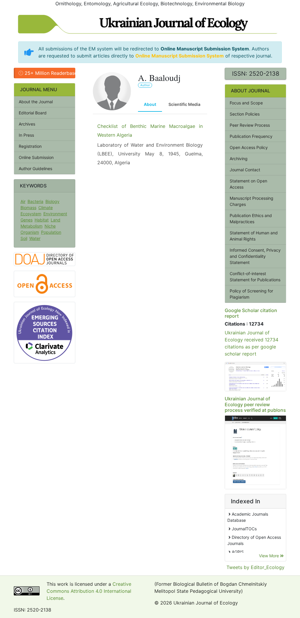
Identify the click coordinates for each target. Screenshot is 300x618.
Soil (24, 238)
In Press (26, 135)
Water (34, 238)
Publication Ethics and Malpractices (251, 218)
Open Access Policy (249, 147)
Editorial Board (33, 112)
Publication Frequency (251, 136)
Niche (50, 226)
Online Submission (36, 157)
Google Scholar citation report (251, 313)
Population (51, 232)
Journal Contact (245, 169)
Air (23, 201)
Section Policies (245, 113)
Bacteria (35, 201)
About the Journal (36, 101)
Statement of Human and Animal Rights (254, 235)
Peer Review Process (250, 125)
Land (55, 219)
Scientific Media (184, 104)
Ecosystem (31, 213)
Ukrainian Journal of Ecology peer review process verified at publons (255, 404)
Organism (30, 232)
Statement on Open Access (248, 183)
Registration (30, 146)
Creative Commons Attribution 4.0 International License (89, 591)
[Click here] (255, 376)
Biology (52, 201)
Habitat (42, 219)
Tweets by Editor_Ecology (255, 567)
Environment (55, 213)
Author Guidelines (35, 168)
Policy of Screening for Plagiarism (251, 293)
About (150, 104)
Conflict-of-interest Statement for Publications (255, 276)
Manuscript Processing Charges (251, 201)
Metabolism (31, 226)
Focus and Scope (246, 102)
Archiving (239, 158)
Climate (45, 207)
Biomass (28, 207)
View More (269, 555)
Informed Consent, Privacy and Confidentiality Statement (255, 256)
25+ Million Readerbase (49, 73)
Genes (27, 219)
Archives (27, 123)
